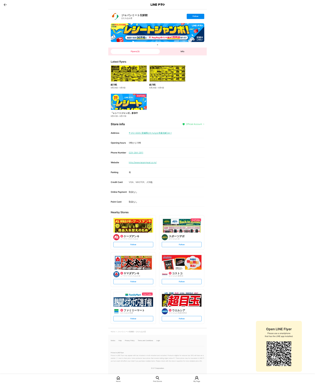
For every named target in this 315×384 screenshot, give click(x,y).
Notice (113, 340)
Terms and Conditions (145, 340)
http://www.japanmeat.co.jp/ (143, 162)
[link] (115, 16)
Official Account (194, 124)
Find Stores (157, 381)
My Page (196, 381)
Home (118, 381)
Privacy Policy (130, 340)
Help (120, 340)
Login (158, 340)
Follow (195, 17)
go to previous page (5, 4)
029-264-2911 (136, 152)
